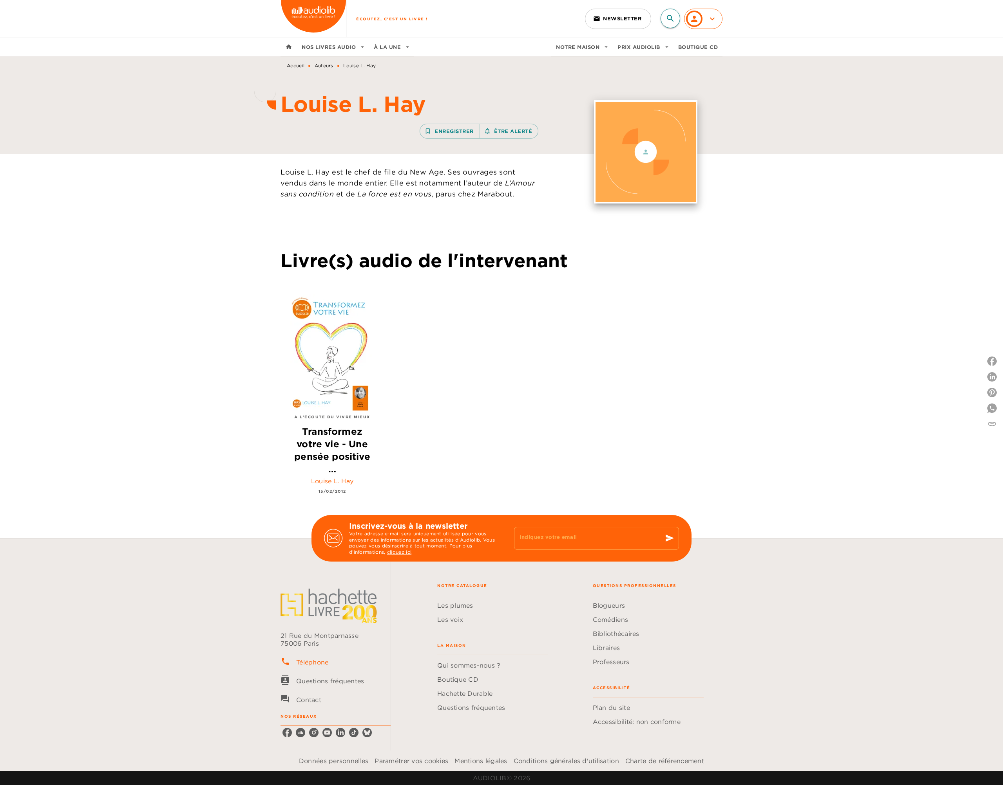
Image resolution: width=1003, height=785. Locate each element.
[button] (618, 19)
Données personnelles (333, 761)
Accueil (295, 65)
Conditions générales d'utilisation (566, 761)
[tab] (289, 47)
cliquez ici (399, 552)
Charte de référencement (664, 761)
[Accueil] (313, 18)
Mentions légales (480, 761)
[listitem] (287, 732)
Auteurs (324, 65)
